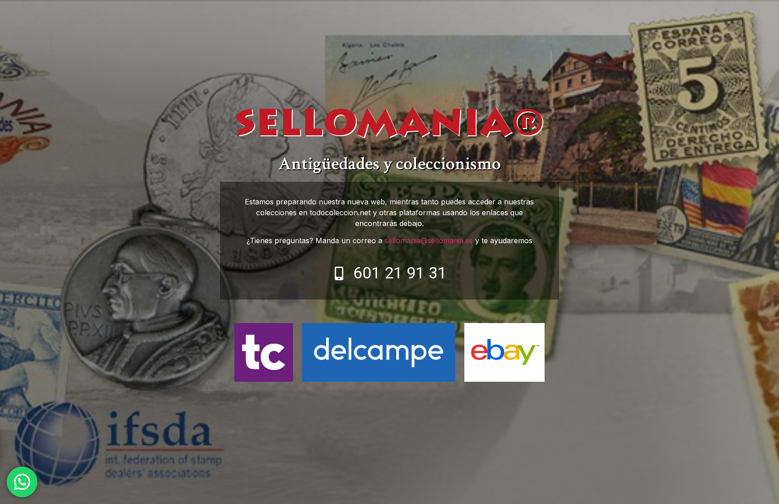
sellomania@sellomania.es (429, 240)
